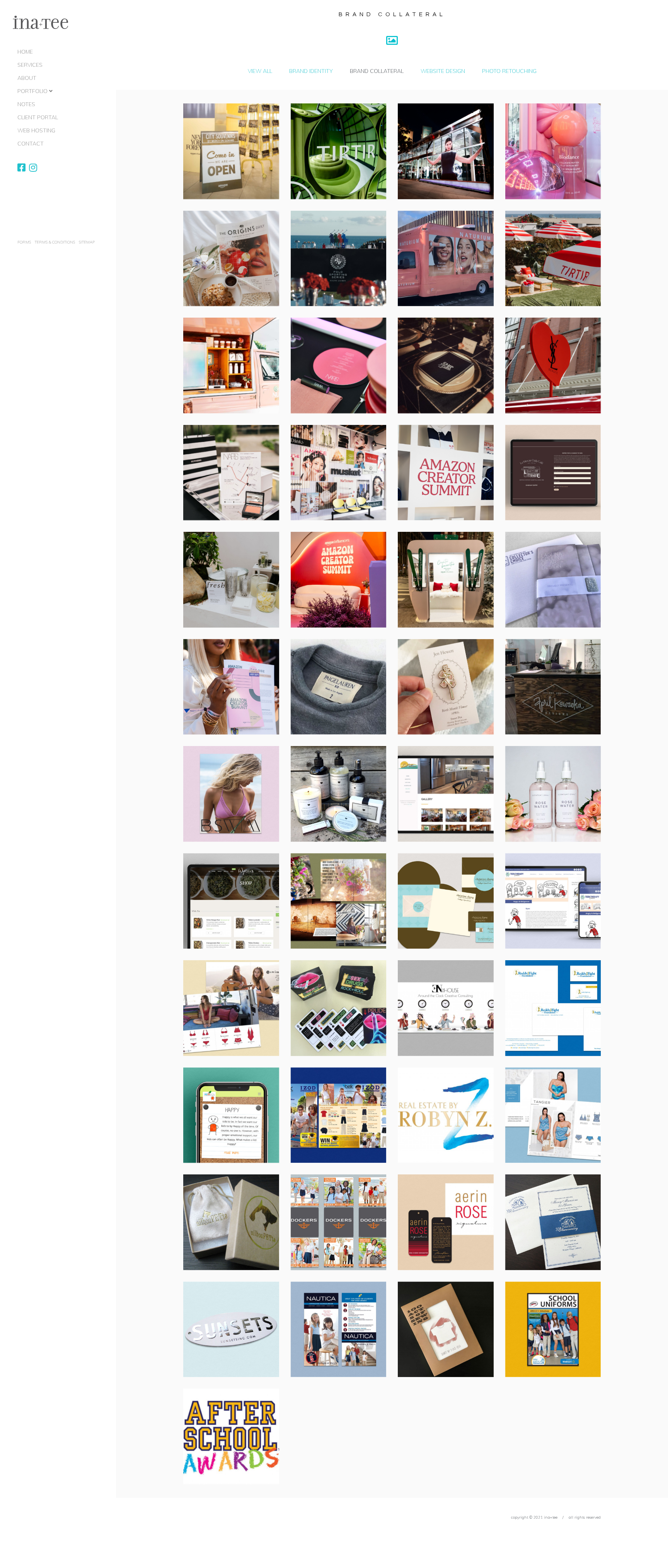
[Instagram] (33, 167)
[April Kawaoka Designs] (553, 687)
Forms (24, 242)
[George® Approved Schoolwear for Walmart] (553, 1329)
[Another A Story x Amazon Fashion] (231, 151)
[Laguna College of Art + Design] (553, 580)
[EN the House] (446, 1008)
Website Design (443, 71)
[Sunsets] (231, 1329)
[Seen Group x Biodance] (553, 151)
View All (260, 71)
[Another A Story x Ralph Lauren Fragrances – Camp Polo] (446, 365)
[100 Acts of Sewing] (446, 1329)
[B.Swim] (231, 794)
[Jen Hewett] (446, 687)
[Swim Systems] (231, 1008)
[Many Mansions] (553, 1222)
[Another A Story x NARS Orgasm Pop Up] (231, 473)
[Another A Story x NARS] (339, 365)
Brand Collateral (377, 71)
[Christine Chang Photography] (446, 901)
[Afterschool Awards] (231, 1436)
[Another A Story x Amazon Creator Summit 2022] (231, 687)
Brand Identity (311, 71)
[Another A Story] (231, 580)
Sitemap (87, 242)
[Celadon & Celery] (339, 901)
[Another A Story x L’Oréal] (446, 151)
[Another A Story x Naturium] (446, 258)
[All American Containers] (553, 794)
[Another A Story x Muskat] (339, 473)
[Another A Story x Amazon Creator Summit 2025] (446, 473)
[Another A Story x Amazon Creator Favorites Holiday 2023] (446, 580)
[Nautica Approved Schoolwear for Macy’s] (339, 1329)
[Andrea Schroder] (339, 794)
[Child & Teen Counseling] (231, 1115)
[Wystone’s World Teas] (231, 901)
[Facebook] (21, 167)
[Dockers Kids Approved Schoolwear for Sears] (339, 1222)
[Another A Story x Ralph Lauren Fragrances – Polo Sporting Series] (339, 258)
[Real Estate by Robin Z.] (446, 1115)
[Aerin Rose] (446, 1222)
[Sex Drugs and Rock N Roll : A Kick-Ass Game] (339, 1008)
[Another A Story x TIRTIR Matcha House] (339, 151)
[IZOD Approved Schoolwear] (339, 1115)
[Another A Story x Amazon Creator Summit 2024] (339, 580)
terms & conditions (55, 242)
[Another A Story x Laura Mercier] (553, 473)
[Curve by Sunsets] (553, 1115)
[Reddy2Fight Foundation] (553, 1008)
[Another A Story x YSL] (553, 365)
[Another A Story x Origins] (231, 258)
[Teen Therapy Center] (553, 901)
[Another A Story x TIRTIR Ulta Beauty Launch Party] (553, 258)
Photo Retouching (509, 71)
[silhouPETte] (231, 1222)
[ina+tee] (40, 23)
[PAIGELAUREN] (339, 687)
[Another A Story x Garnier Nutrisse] (231, 365)
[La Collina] (446, 794)
